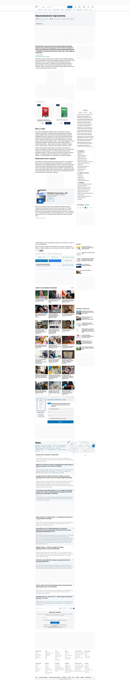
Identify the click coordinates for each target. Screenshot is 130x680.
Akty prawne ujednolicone (59, 669)
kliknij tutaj (60, 627)
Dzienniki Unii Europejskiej (59, 668)
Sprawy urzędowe (58, 656)
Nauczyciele (47, 667)
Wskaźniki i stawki (78, 663)
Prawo (62, 9)
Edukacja (86, 9)
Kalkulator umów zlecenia (82, 158)
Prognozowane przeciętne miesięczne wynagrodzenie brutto (84, 197)
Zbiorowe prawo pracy (50, 448)
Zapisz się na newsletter (69, 257)
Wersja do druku (42, 257)
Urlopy (54, 445)
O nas (36, 677)
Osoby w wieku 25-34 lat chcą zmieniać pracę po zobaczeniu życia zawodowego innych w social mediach (84, 134)
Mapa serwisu (88, 677)
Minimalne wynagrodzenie (79, 666)
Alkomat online (80, 170)
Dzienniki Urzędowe (58, 667)
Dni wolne (78, 244)
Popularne (80, 112)
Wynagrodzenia (80, 177)
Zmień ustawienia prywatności (55, 677)
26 (83, 207)
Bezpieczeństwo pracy (52, 449)
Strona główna (37, 12)
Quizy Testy (80, 199)
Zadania (36, 667)
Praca (56, 657)
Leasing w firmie (67, 657)
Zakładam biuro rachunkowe (79, 652)
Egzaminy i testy (47, 668)
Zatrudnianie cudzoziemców (82, 308)
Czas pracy (80, 174)
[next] (73, 608)
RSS (73, 677)
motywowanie (44, 253)
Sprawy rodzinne (57, 652)
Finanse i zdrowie (68, 658)
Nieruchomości (79, 9)
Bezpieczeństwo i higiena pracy (83, 180)
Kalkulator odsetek (68, 668)
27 (85, 207)
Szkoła (46, 666)
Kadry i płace (37, 669)
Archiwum (86, 666)
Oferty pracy (37, 450)
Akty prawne (57, 663)
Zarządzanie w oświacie (49, 669)
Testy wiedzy (47, 673)
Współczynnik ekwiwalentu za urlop (84, 187)
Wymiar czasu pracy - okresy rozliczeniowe (85, 193)
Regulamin (64, 677)
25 (80, 207)
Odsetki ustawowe (78, 669)
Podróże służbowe (78, 668)
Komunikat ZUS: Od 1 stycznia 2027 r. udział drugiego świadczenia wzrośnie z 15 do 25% (85, 137)
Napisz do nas (55, 257)
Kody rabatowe (87, 667)
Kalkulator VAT (67, 667)
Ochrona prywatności (43, 677)
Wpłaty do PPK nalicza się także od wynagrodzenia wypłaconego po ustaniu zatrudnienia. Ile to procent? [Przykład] (84, 117)
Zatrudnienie (49, 445)
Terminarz (81, 205)
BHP (54, 446)
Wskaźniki (81, 182)
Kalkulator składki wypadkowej (83, 166)
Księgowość (40, 9)
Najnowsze (85, 112)
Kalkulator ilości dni (68, 666)
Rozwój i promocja (38, 668)
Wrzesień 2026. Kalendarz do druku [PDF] (84, 114)
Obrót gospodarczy (38, 655)
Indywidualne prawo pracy (40, 448)
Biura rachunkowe (78, 651)
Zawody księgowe (38, 657)
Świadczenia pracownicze (61, 445)
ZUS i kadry (37, 656)
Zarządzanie (48, 12)
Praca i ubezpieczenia (68, 655)
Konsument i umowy (58, 655)
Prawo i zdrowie (57, 660)
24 (78, 207)
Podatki (36, 652)
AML (75, 658)
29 (89, 207)
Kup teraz (48, 123)
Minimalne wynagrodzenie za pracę (84, 188)
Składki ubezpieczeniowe (79, 667)
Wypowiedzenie (38, 446)
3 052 (71, 608)
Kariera (69, 677)
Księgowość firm (38, 651)
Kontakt (77, 677)
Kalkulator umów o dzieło (82, 160)
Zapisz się (55, 622)
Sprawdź (50, 199)
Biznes (50, 9)
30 (92, 207)
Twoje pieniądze (68, 9)
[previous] (60, 608)
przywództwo (38, 253)
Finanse (86, 655)
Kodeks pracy (43, 445)
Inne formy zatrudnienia (39, 449)
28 (87, 207)
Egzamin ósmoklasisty (48, 672)
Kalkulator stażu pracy (68, 669)
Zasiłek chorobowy (81, 194)
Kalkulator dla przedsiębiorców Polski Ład (85, 161)
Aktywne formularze (84, 173)
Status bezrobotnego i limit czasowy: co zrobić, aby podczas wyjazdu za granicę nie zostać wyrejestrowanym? (85, 143)
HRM (44, 12)
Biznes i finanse (67, 652)
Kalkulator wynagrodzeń (82, 155)
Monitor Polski (57, 666)
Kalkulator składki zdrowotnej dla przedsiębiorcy (83, 164)
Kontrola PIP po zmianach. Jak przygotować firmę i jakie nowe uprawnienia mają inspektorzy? (85, 140)
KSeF (91, 9)
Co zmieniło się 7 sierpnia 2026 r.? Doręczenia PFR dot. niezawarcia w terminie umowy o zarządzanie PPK (85, 146)
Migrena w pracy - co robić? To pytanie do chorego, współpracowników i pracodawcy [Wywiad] (84, 128)
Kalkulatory (81, 151)
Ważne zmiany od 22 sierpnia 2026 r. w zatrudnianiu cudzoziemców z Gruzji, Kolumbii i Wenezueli (84, 122)
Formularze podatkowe (88, 669)
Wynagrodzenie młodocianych (83, 191)
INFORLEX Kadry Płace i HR (57, 193)
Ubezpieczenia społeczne (47, 446)
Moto (74, 9)
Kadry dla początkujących (62, 449)
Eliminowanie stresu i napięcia (43, 56)
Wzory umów (87, 668)
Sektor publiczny (56, 9)
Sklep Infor (57, 658)
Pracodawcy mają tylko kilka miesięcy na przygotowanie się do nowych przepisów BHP (84, 131)
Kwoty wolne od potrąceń (82, 185)
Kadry (45, 9)
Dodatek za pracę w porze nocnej (84, 190)
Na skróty (86, 663)
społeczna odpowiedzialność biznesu (55, 253)
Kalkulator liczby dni (81, 152)
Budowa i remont (87, 656)
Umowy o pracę (80, 175)
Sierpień (87, 205)
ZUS (46, 449)
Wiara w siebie (39, 55)
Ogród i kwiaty (87, 657)
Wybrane (90, 112)
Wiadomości (37, 445)
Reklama (82, 677)
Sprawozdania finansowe (79, 657)
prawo (65, 209)
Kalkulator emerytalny (81, 169)
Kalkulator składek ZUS (82, 167)
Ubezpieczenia (58, 448)
